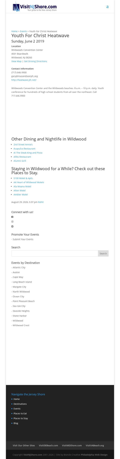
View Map (16, 61)
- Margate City (18, 286)
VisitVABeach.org (95, 445)
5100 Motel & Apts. (23, 178)
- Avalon (15, 272)
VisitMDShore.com (72, 445)
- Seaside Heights (20, 310)
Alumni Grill (20, 160)
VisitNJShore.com (32, 454)
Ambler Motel (21, 194)
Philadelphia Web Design (94, 454)
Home (14, 31)
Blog (16, 423)
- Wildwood (17, 320)
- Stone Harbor (19, 315)
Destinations (20, 403)
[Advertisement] (34, 117)
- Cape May (17, 277)
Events (23, 31)
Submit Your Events (23, 239)
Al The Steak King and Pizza (28, 152)
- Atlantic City (18, 267)
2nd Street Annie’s (23, 144)
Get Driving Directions (35, 61)
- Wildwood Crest (20, 325)
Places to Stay (21, 418)
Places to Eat (20, 413)
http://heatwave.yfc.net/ (23, 79)
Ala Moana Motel (22, 186)
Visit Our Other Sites (24, 445)
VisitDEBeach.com (48, 445)
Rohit (41, 202)
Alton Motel (20, 190)
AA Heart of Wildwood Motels (29, 182)
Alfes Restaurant (22, 156)
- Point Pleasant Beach (23, 301)
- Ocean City (17, 296)
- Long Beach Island (21, 281)
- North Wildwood (20, 291)
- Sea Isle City (18, 306)
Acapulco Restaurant (24, 148)
